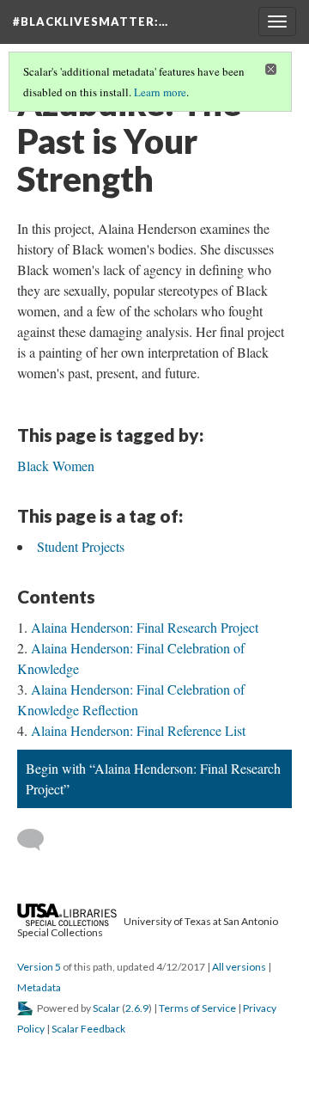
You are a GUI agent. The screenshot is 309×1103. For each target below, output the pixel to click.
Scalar (106, 1008)
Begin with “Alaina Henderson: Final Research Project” (153, 778)
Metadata (39, 987)
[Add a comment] (38, 840)
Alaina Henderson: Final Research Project (144, 627)
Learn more (160, 92)
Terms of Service (197, 1008)
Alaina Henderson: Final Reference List (138, 730)
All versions (239, 966)
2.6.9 (136, 1008)
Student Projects (80, 546)
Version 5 (39, 966)
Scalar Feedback (88, 1028)
